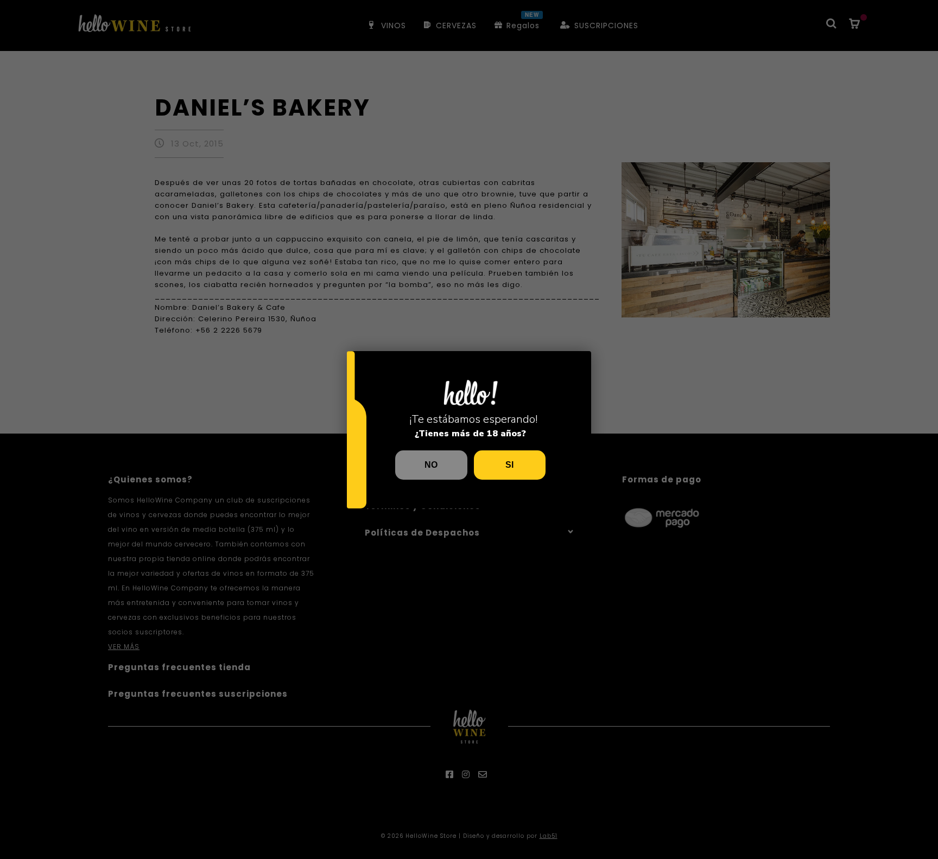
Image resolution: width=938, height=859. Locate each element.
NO (431, 464)
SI (509, 464)
